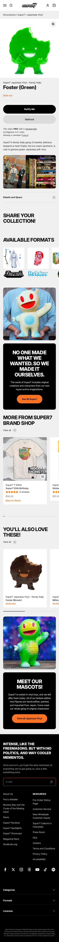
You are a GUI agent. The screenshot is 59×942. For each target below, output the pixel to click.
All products (9, 14)
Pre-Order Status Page (41, 802)
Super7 (22, 14)
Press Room (39, 832)
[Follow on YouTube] (37, 869)
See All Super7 (29, 399)
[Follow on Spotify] (53, 869)
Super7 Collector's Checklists (42, 825)
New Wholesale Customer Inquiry (41, 816)
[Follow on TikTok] (45, 869)
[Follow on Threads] (29, 869)
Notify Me (29, 109)
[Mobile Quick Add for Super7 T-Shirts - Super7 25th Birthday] (43, 476)
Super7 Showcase (12, 833)
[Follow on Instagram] (21, 869)
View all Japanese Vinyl (29, 718)
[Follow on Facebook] (5, 869)
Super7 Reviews (11, 822)
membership (31, 129)
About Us (8, 794)
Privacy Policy (40, 853)
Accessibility (39, 859)
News (6, 817)
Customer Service (42, 809)
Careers (37, 843)
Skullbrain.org (10, 844)
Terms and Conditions (44, 848)
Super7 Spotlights (12, 828)
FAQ (35, 837)
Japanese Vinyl (35, 14)
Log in (25, 135)
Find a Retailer (10, 799)
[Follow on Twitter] (13, 869)
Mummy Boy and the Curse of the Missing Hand (14, 808)
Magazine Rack (11, 839)
